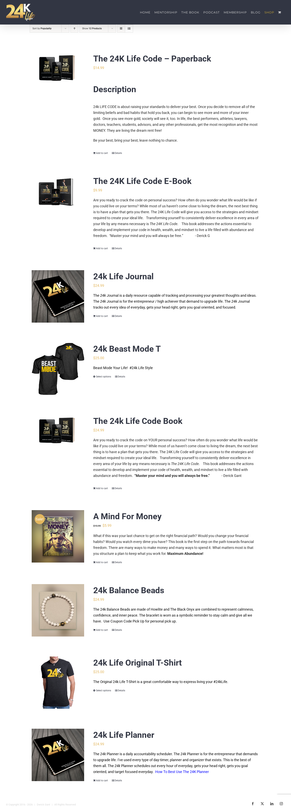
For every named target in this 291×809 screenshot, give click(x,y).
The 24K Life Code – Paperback (152, 58)
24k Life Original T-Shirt (137, 663)
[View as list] (129, 28)
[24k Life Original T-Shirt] (58, 682)
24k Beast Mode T (127, 349)
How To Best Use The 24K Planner (181, 772)
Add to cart (102, 153)
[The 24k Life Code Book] (58, 431)
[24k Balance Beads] (58, 610)
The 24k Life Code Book (137, 421)
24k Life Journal (123, 276)
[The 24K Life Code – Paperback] (58, 68)
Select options (103, 376)
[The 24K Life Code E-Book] (58, 192)
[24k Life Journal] (58, 296)
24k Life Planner (123, 735)
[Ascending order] (74, 29)
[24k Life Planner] (58, 755)
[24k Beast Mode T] (58, 369)
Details (118, 153)
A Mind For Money (127, 516)
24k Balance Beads (128, 590)
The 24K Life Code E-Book (142, 181)
